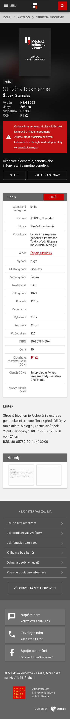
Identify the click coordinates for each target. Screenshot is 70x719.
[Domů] (35, 6)
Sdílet (14, 175)
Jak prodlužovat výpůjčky (24, 533)
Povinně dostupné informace (26, 572)
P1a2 (34, 357)
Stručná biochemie (50, 17)
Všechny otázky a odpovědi (35, 588)
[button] (35, 52)
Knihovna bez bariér (20, 552)
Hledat (61, 6)
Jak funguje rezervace (22, 542)
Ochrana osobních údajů (23, 562)
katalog (24, 17)
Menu (10, 5)
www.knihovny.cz (28, 147)
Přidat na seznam (47, 175)
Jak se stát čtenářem (21, 523)
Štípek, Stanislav (17, 95)
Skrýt (54, 197)
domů (7, 17)
